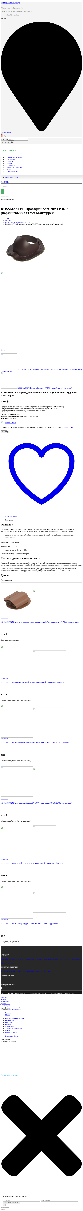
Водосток (62, 959)
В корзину (5, 432)
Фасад (7, 1030)
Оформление (14, 1009)
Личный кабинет (17, 971)
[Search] (2, 191)
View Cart (5, 1009)
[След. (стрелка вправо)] (4, 1209)
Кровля (8, 1024)
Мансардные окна (21, 959)
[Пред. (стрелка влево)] (2, 1209)
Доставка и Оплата (12, 177)
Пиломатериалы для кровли (73, 959)
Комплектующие (12, 171)
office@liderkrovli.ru (12, 15)
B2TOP (71, 993)
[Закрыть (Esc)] (2, 1207)
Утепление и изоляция (14, 167)
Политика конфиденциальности (32, 971)
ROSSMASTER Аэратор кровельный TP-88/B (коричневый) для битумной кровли (32, 682)
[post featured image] (41, 600)
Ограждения (9, 1026)
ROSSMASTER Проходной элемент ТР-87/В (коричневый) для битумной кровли (32, 863)
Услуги (44, 971)
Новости (49, 971)
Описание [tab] (9, 520)
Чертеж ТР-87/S (10, 423)
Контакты (9, 971)
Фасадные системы (33, 959)
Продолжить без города (9, 1075)
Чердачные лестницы (7, 963)
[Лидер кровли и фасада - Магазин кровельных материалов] (10, 3)
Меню (7, 1015)
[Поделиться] (4, 1207)
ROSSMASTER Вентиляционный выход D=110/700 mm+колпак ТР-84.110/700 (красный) (35, 742)
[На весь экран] (6, 1207)
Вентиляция (9, 1020)
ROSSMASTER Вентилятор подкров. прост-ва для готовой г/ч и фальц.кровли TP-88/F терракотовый (39, 622)
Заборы (41, 959)
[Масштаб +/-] (8, 1207)
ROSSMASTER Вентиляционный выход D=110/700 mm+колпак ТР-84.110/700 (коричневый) (36, 803)
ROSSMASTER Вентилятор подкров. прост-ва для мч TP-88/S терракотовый (30, 923)
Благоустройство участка (14, 1018)
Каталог (3, 971)
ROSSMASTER (67, 427)
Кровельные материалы (8, 959)
